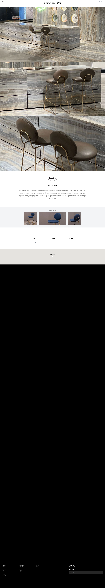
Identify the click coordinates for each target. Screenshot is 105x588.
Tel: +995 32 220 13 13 (52, 240)
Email (52, 242)
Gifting (20, 573)
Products (43, 6)
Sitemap (3, 577)
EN (101, 1)
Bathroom (4, 569)
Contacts (37, 566)
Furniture (3, 566)
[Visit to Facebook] (1, 1)
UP (101, 583)
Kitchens (3, 567)
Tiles (3, 570)
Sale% (52, 6)
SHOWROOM (37, 6)
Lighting (3, 574)
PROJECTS (60, 6)
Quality (20, 571)
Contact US (52, 238)
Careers (20, 570)
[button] (21, 218)
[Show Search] (103, 1)
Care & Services (38, 567)
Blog (64, 6)
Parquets (3, 571)
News (56, 6)
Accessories (4, 575)
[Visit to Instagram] (3, 1)
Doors (3, 573)
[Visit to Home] (52, 3)
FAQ (36, 569)
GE (99, 1)
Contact (68, 6)
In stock (48, 6)
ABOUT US (21, 566)
